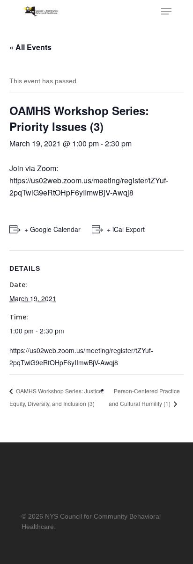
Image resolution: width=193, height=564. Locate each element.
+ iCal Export (126, 229)
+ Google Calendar (52, 229)
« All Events (30, 47)
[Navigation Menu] (166, 11)
